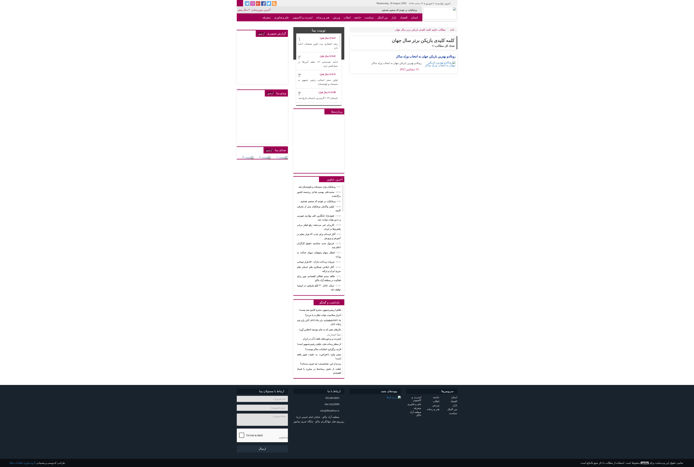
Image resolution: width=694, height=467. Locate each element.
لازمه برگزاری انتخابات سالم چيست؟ (323, 349)
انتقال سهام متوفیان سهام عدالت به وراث (319, 254)
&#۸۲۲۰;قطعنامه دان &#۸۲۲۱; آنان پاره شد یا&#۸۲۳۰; (319, 322)
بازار (393, 17)
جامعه (357, 17)
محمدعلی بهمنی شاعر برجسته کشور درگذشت (319, 194)
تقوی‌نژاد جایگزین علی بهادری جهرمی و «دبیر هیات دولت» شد (319, 217)
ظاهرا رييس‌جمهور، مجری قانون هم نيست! (320, 310)
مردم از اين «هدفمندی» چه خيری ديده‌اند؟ (320, 363)
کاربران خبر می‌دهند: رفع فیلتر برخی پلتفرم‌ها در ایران (319, 227)
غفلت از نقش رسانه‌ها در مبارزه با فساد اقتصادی (319, 371)
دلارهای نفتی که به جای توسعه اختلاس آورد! (320, 329)
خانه (452, 29)
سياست (369, 17)
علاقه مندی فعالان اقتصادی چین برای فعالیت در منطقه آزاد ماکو (319, 278)
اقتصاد (403, 17)
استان (414, 17)
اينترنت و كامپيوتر (302, 17)
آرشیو (261, 33)
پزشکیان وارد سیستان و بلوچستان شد (319, 186)
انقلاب (347, 17)
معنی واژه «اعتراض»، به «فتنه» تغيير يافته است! (319, 356)
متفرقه (267, 17)
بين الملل (382, 17)
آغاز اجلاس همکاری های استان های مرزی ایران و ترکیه (319, 269)
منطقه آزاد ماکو (409, 25)
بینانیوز (644, 463)
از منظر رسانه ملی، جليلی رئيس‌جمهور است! (319, 344)
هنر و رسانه (322, 17)
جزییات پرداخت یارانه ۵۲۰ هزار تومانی (319, 261)
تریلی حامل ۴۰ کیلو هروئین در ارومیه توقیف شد (319, 287)
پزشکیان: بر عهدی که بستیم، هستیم (399, 10)
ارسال (262, 448)
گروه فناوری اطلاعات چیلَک (22, 463)
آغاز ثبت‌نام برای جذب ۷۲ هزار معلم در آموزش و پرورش (319, 236)
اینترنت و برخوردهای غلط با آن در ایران (322, 336)
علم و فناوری (281, 17)
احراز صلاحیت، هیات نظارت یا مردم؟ (323, 315)
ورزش (336, 17)
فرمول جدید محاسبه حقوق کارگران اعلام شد (319, 245)
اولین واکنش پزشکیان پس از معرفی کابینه (319, 208)
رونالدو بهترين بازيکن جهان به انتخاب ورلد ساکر (425, 56)
